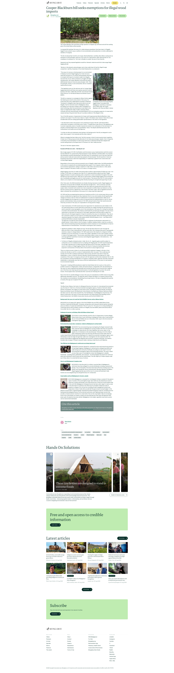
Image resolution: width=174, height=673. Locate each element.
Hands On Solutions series (117, 495)
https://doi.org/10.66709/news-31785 (83, 409)
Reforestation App (93, 643)
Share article (112, 16)
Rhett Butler (68, 421)
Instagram (112, 639)
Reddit (111, 650)
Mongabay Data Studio (94, 650)
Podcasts (90, 3)
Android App (112, 656)
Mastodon (112, 654)
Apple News (112, 658)
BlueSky (111, 652)
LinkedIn (111, 637)
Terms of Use (70, 650)
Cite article (122, 16)
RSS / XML (112, 660)
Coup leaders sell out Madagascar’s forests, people (74, 376)
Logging (64, 437)
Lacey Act (99, 434)
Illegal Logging (90, 434)
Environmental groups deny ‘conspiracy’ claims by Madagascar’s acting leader (81, 323)
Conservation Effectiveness (95, 647)
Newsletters (70, 645)
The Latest (49, 650)
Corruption (87, 432)
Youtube (111, 641)
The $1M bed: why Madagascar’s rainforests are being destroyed (77, 343)
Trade (69, 437)
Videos (84, 3)
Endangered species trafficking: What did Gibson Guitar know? (77, 312)
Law (105, 434)
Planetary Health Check (94, 645)
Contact (69, 639)
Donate (115, 3)
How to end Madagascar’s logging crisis (71, 361)
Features (79, 3)
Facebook (111, 645)
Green (82, 434)
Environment (106, 432)
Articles (103, 3)
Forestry (76, 434)
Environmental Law (66, 434)
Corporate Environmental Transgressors (72, 432)
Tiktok (111, 647)
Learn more (55, 525)
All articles (122, 538)
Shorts (108, 3)
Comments (102, 16)
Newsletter (54, 614)
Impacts (69, 643)
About (68, 637)
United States (58, 16)
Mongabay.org (92, 641)
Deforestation (96, 432)
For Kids (90, 639)
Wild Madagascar (92, 637)
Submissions (70, 647)
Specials (97, 3)
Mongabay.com (55, 15)
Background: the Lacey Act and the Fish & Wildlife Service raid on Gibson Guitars (82, 299)
